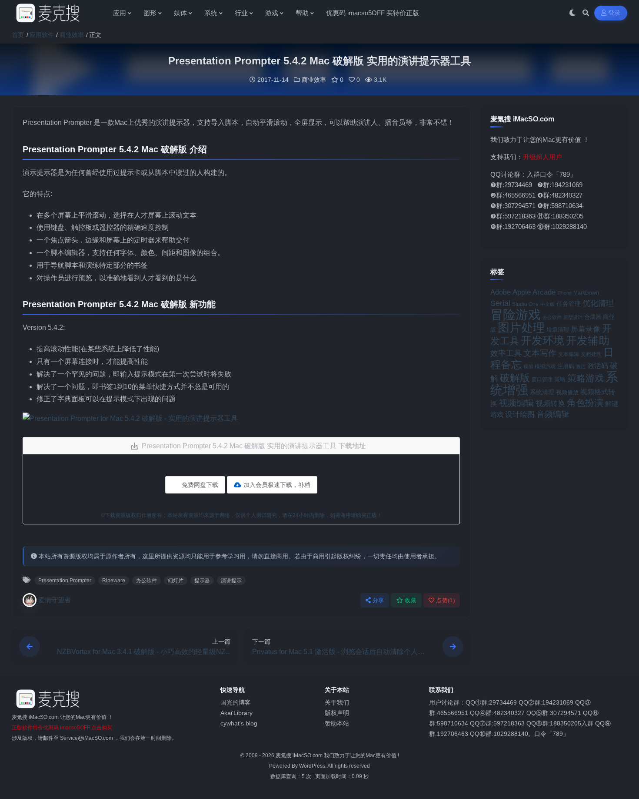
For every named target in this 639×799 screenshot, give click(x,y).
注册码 (565, 366)
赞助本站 (337, 723)
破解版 (515, 377)
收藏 (410, 600)
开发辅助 (587, 340)
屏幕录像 (585, 329)
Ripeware (113, 580)
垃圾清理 (557, 329)
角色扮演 (585, 403)
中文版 (547, 304)
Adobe (500, 292)
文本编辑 (568, 354)
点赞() (445, 600)
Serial (500, 303)
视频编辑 (516, 403)
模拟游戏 (545, 366)
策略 (560, 379)
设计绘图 (520, 414)
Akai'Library (236, 712)
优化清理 (598, 303)
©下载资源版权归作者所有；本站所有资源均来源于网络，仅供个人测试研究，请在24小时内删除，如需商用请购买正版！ (241, 515)
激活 (581, 366)
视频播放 (567, 392)
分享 (378, 600)
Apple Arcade (534, 292)
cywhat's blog (238, 723)
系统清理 (542, 392)
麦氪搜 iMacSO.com (300, 755)
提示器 (202, 580)
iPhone (564, 292)
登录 (614, 13)
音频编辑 (552, 414)
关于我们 (337, 702)
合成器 (592, 317)
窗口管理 (542, 379)
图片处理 (521, 327)
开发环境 (542, 340)
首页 (18, 34)
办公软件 (146, 580)
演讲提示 (231, 580)
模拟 (528, 366)
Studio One (525, 304)
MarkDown (586, 293)
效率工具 (506, 353)
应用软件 (42, 34)
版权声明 (337, 712)
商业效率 (72, 34)
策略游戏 (585, 378)
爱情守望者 (54, 600)
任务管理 (568, 304)
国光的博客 (235, 702)
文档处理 (591, 354)
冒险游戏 (515, 314)
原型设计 (572, 317)
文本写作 (539, 353)
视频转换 (550, 403)
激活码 (597, 365)
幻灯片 (175, 580)
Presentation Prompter (64, 580)
